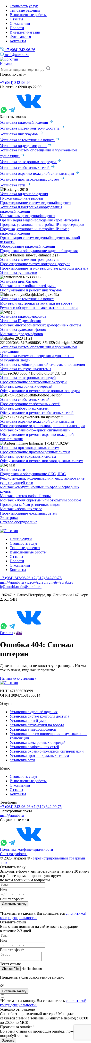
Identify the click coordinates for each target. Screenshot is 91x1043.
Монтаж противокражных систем (28, 456)
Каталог (6, 63)
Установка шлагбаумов (19, 134)
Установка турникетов (18, 273)
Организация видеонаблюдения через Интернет (39, 220)
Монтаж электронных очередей (26, 386)
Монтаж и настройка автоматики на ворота (36, 303)
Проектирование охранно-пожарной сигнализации (42, 426)
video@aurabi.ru (38, 582)
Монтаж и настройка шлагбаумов (28, 286)
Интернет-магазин (25, 32)
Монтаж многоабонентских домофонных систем (40, 325)
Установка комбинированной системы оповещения (42, 364)
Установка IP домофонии (20, 321)
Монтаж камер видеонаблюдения (27, 216)
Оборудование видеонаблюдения (27, 246)
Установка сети (13, 185)
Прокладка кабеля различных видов (30, 504)
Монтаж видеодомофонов (21, 334)
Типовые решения (25, 10)
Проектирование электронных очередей (33, 382)
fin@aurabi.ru (30, 587)
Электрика (9, 518)
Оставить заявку (14, 904)
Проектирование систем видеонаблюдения (35, 203)
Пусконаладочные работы (21, 198)
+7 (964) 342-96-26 (19, 50)
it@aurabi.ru (10, 587)
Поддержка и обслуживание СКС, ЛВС (33, 474)
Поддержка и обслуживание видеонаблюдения (39, 251)
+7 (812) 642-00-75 (46, 578)
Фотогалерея (20, 37)
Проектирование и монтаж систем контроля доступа (44, 268)
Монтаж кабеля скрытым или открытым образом (40, 500)
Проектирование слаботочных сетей (30, 404)
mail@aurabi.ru (16, 55)
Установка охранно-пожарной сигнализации (37, 173)
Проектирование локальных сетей (29, 513)
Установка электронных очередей (28, 162)
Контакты (18, 41)
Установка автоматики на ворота (27, 140)
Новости (17, 28)
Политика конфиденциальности (26, 849)
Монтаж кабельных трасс (21, 509)
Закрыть (8, 1040)
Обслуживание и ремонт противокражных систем (41, 461)
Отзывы (16, 19)
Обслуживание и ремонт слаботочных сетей (37, 413)
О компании (20, 23)
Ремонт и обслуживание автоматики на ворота (39, 308)
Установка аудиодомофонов (23, 329)
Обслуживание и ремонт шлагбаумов (31, 290)
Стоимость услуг (24, 6)
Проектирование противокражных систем (35, 452)
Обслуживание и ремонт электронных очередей (40, 391)
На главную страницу (18, 678)
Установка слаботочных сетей (25, 168)
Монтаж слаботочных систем (24, 408)
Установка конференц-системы (25, 369)
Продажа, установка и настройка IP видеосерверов (42, 224)
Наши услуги (21, 539)
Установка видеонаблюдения (24, 122)
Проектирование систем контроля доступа (35, 264)
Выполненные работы (28, 15)
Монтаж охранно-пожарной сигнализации (35, 430)
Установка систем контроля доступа (30, 128)
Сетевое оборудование (18, 522)
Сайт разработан (13, 854)
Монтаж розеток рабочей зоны (25, 496)
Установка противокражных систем (30, 179)
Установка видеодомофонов (23, 146)
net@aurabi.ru (62, 582)
